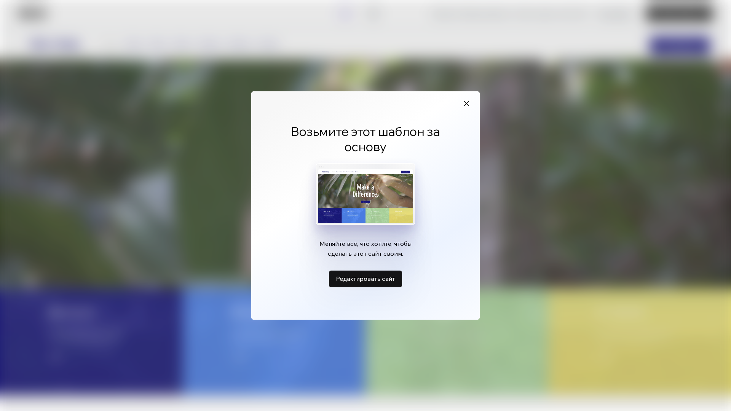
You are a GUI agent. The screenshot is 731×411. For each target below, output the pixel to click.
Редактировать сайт (365, 278)
